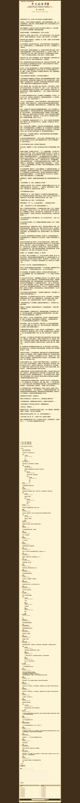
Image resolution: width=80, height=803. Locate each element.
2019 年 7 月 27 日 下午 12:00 (26, 670)
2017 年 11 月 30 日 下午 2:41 (26, 571)
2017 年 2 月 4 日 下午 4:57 (26, 527)
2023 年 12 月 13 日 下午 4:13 (28, 659)
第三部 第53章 (23, 789)
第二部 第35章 (43, 789)
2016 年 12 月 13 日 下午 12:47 (26, 522)
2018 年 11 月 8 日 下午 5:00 (28, 604)
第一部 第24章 (43, 791)
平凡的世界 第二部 (41, 7)
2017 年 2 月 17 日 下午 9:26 (26, 533)
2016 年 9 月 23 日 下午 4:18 (26, 505)
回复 (23, 454)
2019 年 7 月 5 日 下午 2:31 (26, 664)
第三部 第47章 (23, 795)
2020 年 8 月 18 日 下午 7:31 (26, 723)
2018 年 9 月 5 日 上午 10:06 (26, 626)
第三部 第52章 (23, 790)
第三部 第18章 (43, 793)
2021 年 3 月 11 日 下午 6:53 (26, 735)
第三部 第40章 (43, 795)
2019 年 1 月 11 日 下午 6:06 (26, 637)
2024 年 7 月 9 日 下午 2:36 (26, 758)
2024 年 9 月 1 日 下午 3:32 (28, 456)
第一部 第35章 (28, 442)
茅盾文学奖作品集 (30, 1)
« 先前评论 (21, 448)
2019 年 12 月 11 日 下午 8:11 (26, 678)
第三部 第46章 (23, 796)
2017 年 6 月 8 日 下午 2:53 (26, 544)
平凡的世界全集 (29, 7)
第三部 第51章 (23, 791)
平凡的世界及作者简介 (31, 6)
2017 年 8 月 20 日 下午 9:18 (26, 549)
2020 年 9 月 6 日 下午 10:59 (33, 478)
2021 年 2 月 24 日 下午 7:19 (30, 500)
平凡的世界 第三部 (47, 7)
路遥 (36, 6)
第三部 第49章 (23, 793)
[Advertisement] (40, 15)
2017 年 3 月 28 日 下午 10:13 (26, 538)
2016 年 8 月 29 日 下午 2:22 (26, 489)
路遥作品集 (23, 1)
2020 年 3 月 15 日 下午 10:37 (26, 700)
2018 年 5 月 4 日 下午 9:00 (28, 516)
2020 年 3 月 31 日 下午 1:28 (26, 711)
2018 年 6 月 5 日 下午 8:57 (26, 593)
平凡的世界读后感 (46, 6)
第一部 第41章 (43, 794)
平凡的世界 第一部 (35, 7)
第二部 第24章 (43, 792)
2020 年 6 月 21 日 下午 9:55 (28, 467)
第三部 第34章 (43, 796)
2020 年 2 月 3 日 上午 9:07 (26, 689)
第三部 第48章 (23, 794)
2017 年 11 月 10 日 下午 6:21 (26, 560)
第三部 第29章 (43, 790)
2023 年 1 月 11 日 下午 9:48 (28, 653)
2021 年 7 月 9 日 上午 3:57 (26, 746)
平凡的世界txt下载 (40, 6)
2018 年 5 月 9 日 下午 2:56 (26, 582)
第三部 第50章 (23, 792)
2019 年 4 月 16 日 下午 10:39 (28, 648)
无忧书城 (45, 801)
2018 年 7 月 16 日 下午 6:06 (26, 615)
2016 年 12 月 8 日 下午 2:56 (26, 511)
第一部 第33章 (28, 444)
